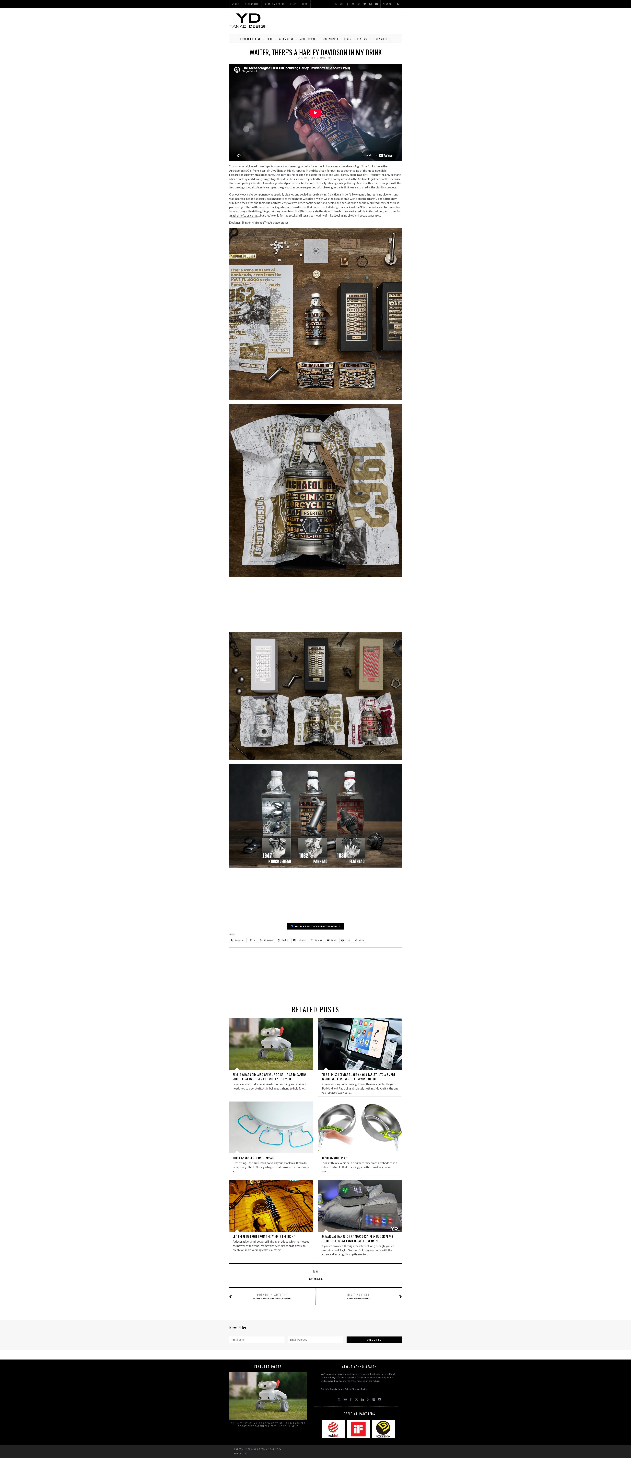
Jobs (305, 4)
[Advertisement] (342, 20)
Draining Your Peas (334, 1158)
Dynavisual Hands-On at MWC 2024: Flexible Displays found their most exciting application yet (357, 1238)
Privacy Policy (360, 1389)
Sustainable (331, 38)
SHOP (293, 4)
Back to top (239, 1453)
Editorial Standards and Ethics (336, 1389)
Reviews (362, 38)
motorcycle (315, 1278)
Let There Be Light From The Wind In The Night (264, 1236)
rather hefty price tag (244, 215)
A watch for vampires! (358, 1296)
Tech (270, 38)
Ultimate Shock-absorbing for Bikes (272, 1296)
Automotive (286, 38)
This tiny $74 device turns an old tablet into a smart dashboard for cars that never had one (358, 1076)
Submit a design (275, 4)
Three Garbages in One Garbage (254, 1158)
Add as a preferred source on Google (317, 926)
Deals (347, 38)
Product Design (250, 38)
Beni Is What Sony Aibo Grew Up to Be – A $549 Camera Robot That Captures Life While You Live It (270, 1076)
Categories (252, 4)
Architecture (308, 38)
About (235, 4)
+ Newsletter (382, 38)
